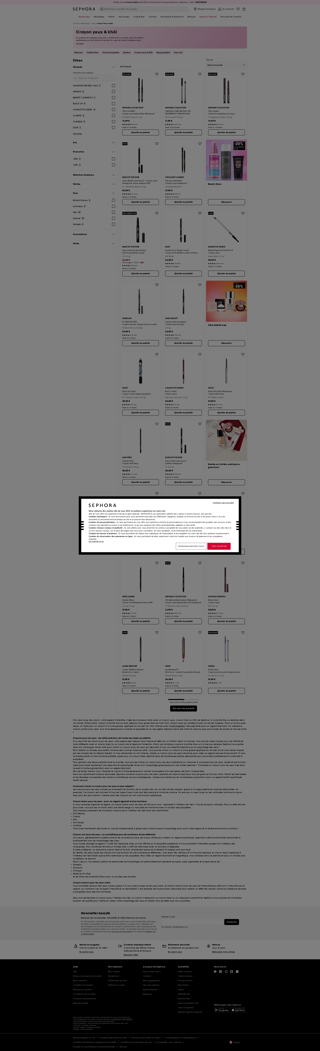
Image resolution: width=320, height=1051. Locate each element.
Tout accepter (219, 546)
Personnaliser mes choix (191, 546)
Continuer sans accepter (223, 503)
